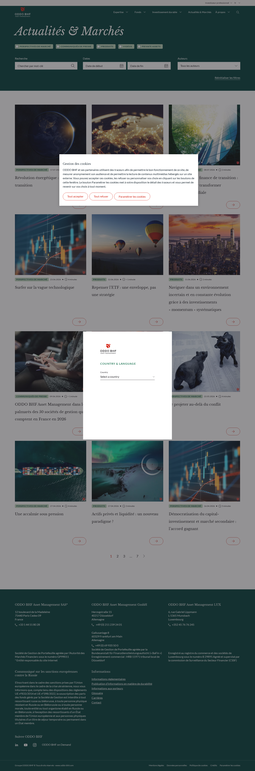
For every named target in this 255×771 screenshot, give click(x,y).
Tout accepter (75, 196)
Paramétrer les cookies (132, 196)
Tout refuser (101, 196)
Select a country (109, 376)
